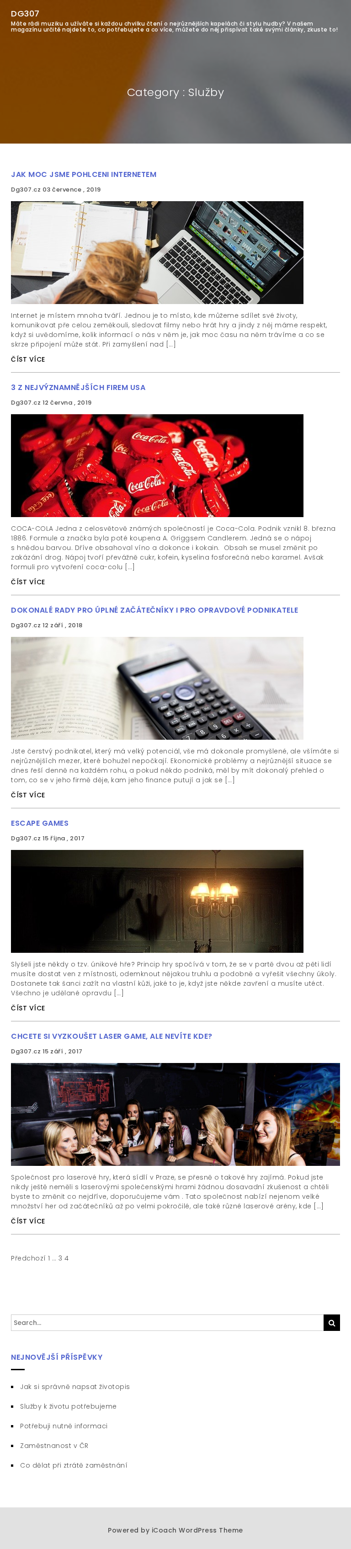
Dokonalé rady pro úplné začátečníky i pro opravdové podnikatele (154, 610)
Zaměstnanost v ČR (54, 1445)
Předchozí (28, 1258)
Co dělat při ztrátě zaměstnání (74, 1465)
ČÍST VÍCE (28, 359)
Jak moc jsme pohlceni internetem (83, 174)
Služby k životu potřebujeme (68, 1406)
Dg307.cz (27, 189)
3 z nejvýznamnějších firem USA (78, 387)
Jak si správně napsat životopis (75, 1386)
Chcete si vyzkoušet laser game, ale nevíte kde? (112, 1036)
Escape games (40, 823)
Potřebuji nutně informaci (64, 1426)
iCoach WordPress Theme (197, 1530)
